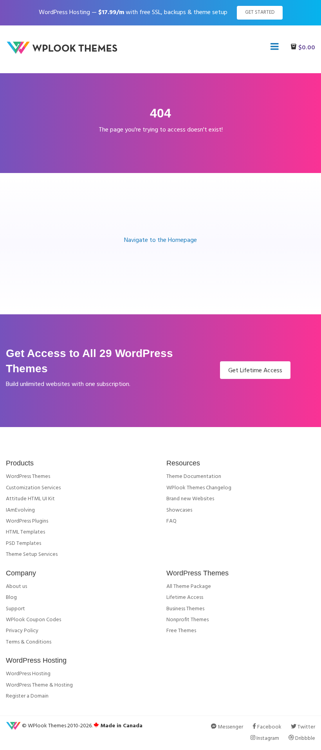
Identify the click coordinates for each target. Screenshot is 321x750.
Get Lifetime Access (255, 371)
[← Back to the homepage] (64, 53)
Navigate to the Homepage (160, 240)
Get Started (259, 12)
